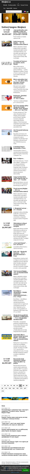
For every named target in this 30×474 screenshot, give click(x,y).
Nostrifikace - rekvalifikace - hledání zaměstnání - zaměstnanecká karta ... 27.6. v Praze (20, 294)
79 (11, 385)
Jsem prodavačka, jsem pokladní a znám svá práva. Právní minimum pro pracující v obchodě (20, 32)
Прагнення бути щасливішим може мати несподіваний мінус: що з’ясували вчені (13, 448)
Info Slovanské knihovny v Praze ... (20, 130)
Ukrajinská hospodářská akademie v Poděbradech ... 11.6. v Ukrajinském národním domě (20, 317)
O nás (18, 5)
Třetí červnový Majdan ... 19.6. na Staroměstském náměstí (20, 272)
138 (10, 388)
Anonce (15, 8)
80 (14, 385)
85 (2, 388)
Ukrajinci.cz (6, 2)
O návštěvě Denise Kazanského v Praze (19, 147)
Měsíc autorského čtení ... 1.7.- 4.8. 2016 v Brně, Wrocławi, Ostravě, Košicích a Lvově (20, 81)
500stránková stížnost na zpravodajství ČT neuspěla (20, 224)
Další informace (15, 472)
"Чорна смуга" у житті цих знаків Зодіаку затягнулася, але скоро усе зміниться (13, 424)
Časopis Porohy (24, 5)
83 (23, 385)
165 (13, 388)
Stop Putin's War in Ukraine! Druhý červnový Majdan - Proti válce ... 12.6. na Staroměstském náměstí (20, 337)
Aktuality (5, 5)
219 (21, 388)
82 (20, 385)
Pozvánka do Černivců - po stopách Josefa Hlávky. (20, 62)
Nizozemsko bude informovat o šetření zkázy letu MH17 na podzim (19, 361)
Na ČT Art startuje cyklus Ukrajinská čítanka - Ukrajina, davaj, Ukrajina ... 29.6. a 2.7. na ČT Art (20, 108)
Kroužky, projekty (12, 5)
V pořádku (25, 470)
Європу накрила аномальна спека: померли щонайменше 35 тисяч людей (14, 436)
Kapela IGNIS (9, 8)
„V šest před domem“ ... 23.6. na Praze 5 (20, 243)
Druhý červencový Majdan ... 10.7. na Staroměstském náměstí (20, 43)
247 (25, 388)
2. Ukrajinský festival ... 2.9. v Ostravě (20, 209)
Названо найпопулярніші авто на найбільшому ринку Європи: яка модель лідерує (15, 430)
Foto (4, 8)
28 (5, 385)
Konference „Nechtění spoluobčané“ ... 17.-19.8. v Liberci (20, 97)
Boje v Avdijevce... (18, 158)
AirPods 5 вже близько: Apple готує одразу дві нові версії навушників (15, 442)
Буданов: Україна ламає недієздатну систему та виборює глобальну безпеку (14, 418)
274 (3, 391)
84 (26, 385)
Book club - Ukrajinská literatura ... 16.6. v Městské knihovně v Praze (20, 254)
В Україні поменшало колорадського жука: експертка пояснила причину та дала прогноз (14, 454)
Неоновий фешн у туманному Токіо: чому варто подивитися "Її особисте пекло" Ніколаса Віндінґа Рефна (15, 411)
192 (17, 388)
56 (8, 385)
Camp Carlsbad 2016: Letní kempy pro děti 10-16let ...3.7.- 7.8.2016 (20, 178)
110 (6, 388)
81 (17, 385)
